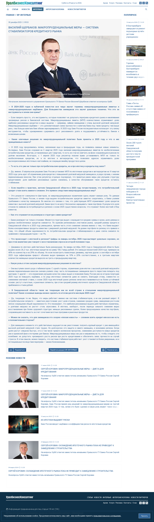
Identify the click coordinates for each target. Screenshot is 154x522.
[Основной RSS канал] (147, 3)
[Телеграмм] (143, 3)
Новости (26, 9)
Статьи (15, 9)
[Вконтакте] (140, 3)
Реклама (119, 3)
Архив (105, 3)
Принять (144, 516)
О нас (135, 3)
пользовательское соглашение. (107, 516)
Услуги (111, 3)
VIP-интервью (24, 15)
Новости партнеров (77, 9)
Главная (10, 15)
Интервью (107, 497)
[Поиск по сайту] (146, 9)
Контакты (127, 3)
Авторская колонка (55, 9)
